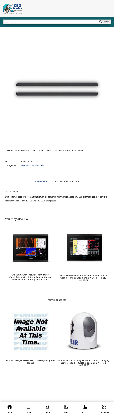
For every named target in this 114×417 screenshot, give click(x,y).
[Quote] (47, 409)
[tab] (67, 182)
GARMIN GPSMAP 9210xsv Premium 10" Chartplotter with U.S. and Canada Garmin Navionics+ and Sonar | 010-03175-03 (30, 277)
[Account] (85, 409)
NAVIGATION (38, 165)
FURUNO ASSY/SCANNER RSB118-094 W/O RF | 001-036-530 (30, 361)
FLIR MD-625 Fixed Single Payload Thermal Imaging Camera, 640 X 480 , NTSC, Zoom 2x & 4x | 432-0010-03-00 (83, 363)
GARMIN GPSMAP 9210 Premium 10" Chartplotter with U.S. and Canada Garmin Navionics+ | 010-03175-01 (84, 278)
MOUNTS (25, 165)
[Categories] (104, 409)
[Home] (9, 409)
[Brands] (66, 409)
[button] (57, 89)
